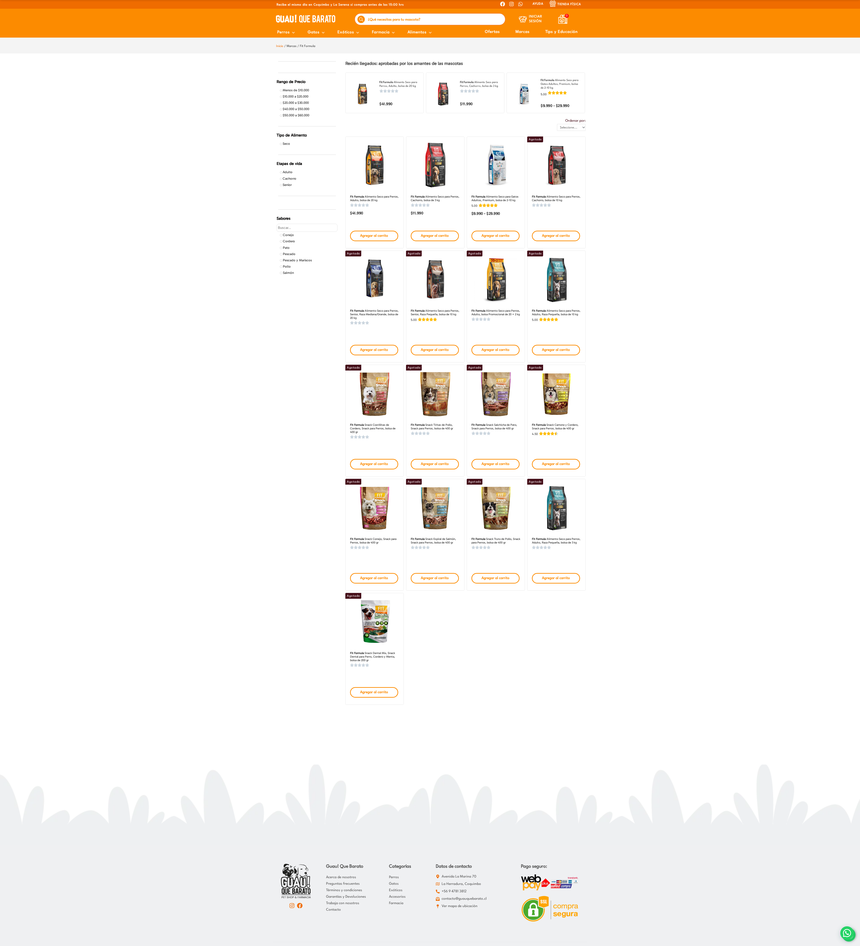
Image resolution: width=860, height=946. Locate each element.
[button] (847, 933)
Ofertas (492, 32)
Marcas (523, 32)
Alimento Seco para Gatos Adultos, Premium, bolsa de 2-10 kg (559, 84)
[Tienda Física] (553, 3)
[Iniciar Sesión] (523, 19)
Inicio (279, 46)
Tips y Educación (561, 32)
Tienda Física (569, 4)
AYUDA (538, 3)
